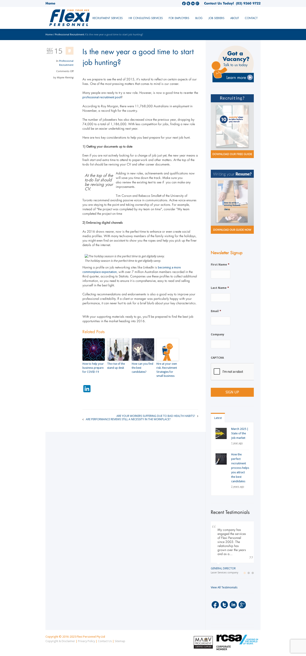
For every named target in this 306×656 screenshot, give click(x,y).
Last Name (220, 287)
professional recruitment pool (101, 97)
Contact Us (105, 641)
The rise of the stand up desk (116, 365)
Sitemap (120, 641)
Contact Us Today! (219, 3)
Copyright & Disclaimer (60, 641)
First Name (220, 264)
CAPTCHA (217, 357)
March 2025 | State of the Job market (239, 433)
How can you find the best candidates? (142, 367)
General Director (223, 568)
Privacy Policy (86, 641)
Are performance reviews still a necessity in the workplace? (128, 419)
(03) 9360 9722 (247, 3)
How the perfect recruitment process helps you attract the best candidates (240, 468)
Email (216, 311)
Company (217, 334)
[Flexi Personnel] (78, 19)
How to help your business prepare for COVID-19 (93, 367)
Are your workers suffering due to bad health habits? (155, 415)
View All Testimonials (224, 587)
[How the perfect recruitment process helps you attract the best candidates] (221, 459)
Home (50, 3)
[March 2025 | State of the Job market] (221, 433)
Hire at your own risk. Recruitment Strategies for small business (166, 369)
